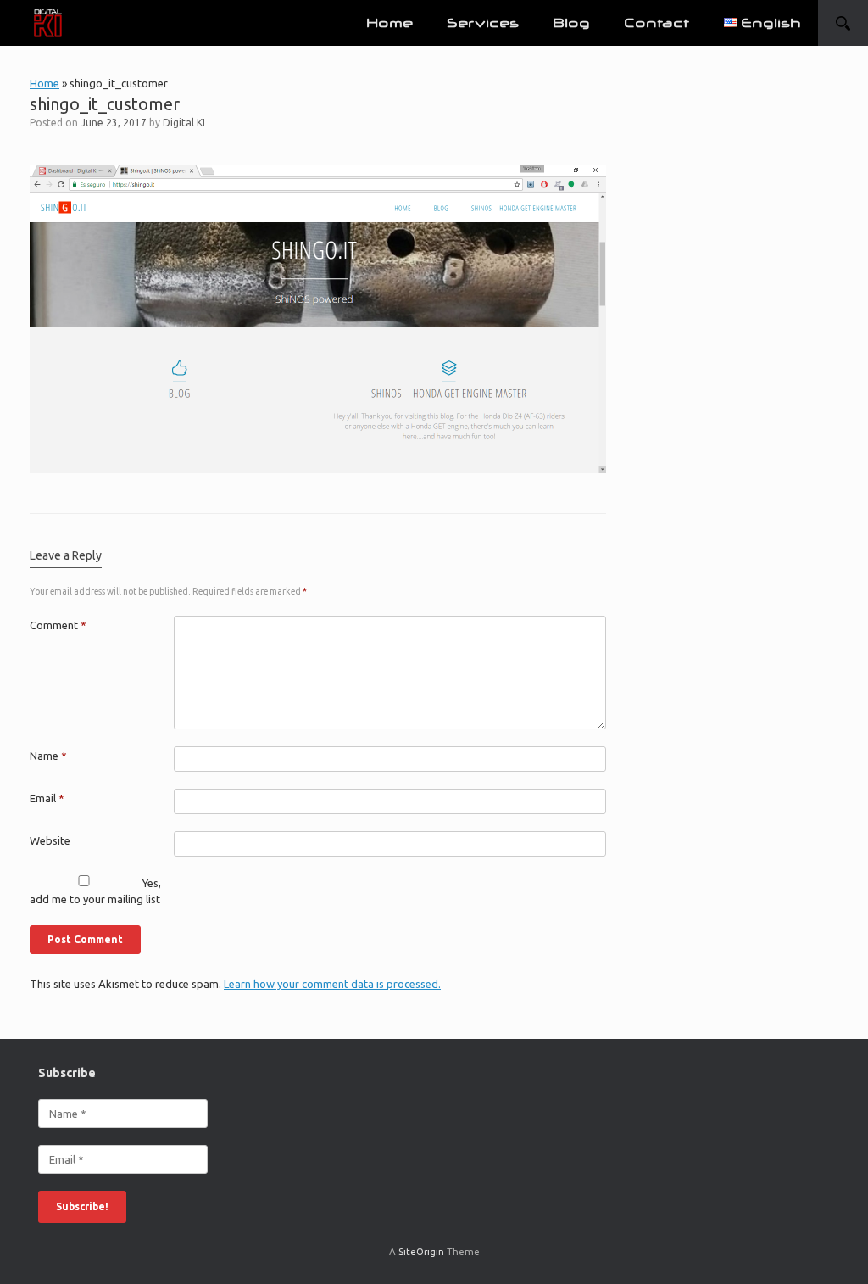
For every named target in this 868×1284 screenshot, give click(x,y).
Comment (58, 625)
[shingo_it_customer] (318, 467)
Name (48, 756)
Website (50, 840)
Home (389, 22)
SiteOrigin (421, 1251)
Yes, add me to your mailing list (95, 891)
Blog (571, 22)
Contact (657, 22)
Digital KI (184, 122)
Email (47, 798)
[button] (843, 23)
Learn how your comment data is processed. (332, 984)
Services (483, 22)
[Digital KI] (48, 23)
